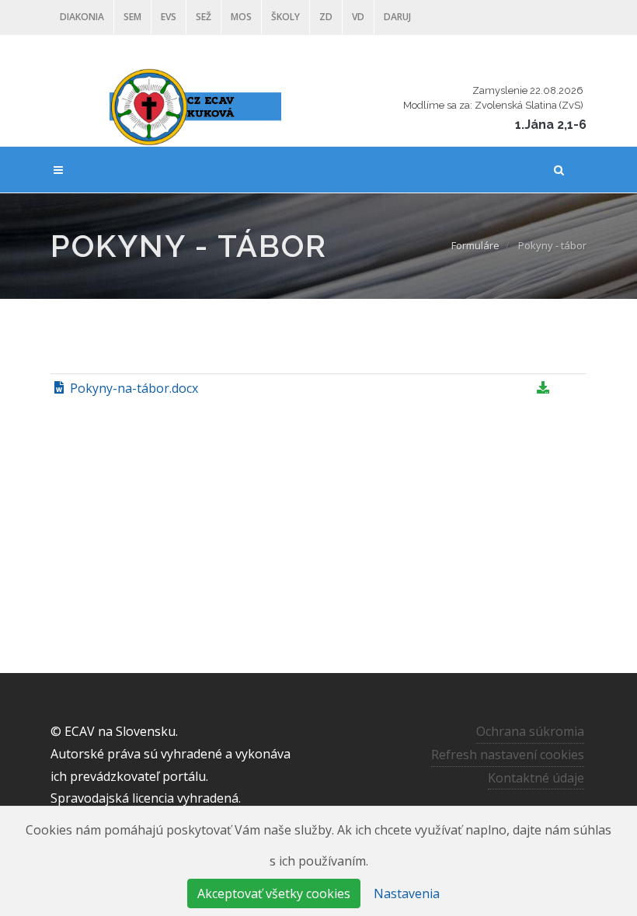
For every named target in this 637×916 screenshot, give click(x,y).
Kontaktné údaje (536, 777)
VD (358, 16)
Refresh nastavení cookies (507, 754)
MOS (241, 16)
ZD (325, 16)
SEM (132, 16)
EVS (168, 16)
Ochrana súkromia (530, 731)
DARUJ (397, 16)
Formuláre (475, 245)
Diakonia (82, 16)
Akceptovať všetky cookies (273, 893)
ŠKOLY (285, 16)
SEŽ (203, 16)
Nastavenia (407, 893)
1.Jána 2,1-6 (551, 124)
